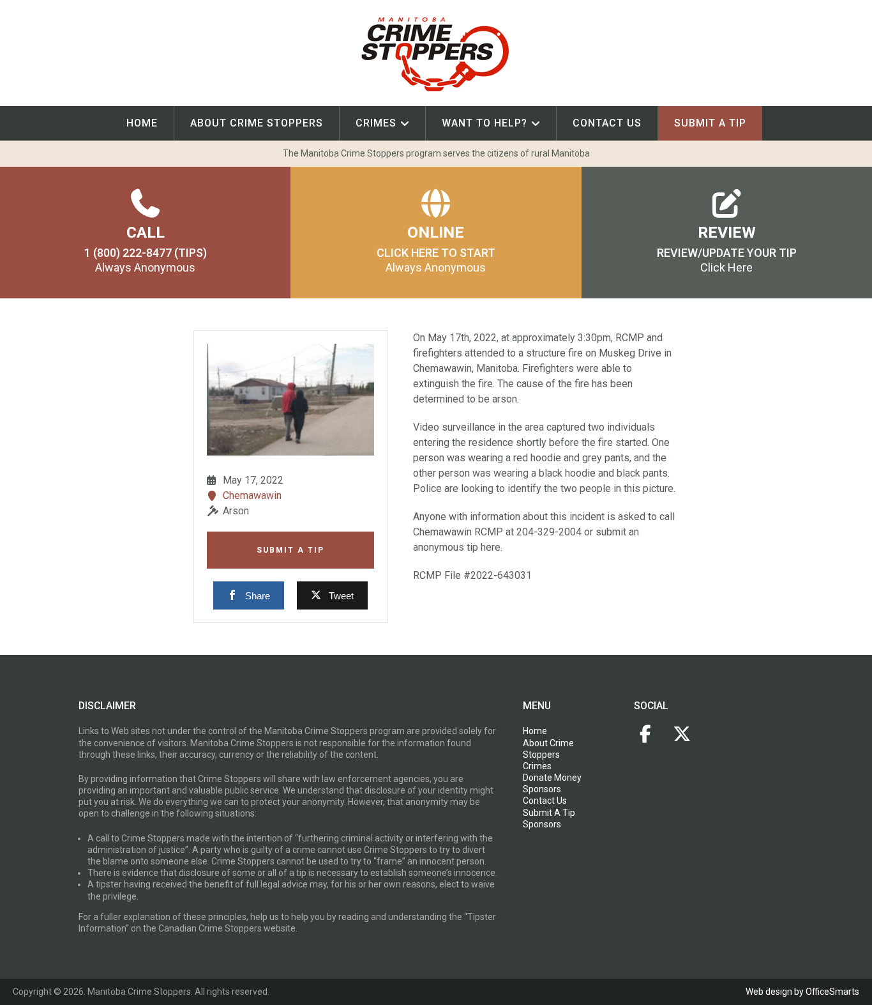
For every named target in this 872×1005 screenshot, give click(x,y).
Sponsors (542, 789)
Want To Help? (484, 123)
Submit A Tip (290, 550)
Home (142, 123)
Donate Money (552, 777)
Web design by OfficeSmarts (802, 991)
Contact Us (607, 123)
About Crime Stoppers (256, 123)
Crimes (376, 123)
